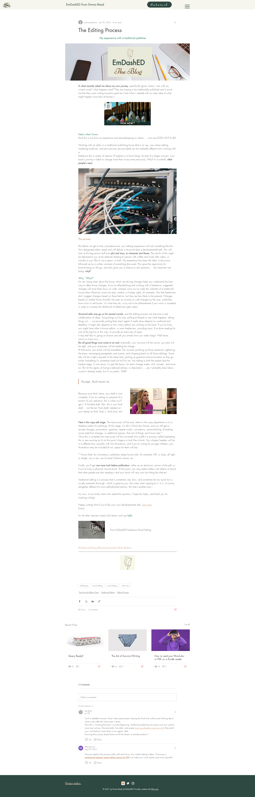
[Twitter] (128, 783)
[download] (123, 783)
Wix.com (154, 789)
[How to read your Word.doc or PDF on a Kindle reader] (170, 640)
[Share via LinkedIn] (92, 601)
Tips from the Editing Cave (89, 592)
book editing (98, 585)
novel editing (112, 585)
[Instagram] (133, 783)
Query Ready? (75, 655)
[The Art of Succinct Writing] (127, 640)
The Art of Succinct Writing (126, 655)
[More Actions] (175, 712)
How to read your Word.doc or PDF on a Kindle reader (169, 657)
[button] (187, 6)
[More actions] (175, 22)
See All (187, 624)
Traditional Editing (108, 592)
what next (125, 585)
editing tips (84, 585)
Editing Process (123, 592)
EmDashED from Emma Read (85, 5)
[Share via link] (99, 601)
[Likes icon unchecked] (86, 739)
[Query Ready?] (84, 640)
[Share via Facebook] (79, 601)
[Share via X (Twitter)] (86, 601)
